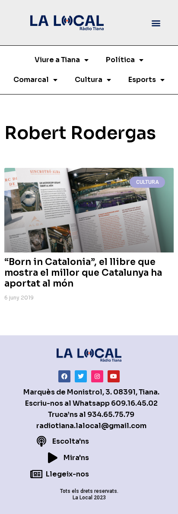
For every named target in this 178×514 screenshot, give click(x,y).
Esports (142, 79)
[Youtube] (114, 376)
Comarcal (31, 79)
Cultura (88, 79)
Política (120, 59)
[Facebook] (64, 376)
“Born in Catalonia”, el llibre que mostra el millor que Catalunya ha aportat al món (83, 272)
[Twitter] (81, 376)
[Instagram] (97, 376)
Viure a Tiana (57, 59)
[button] (156, 23)
